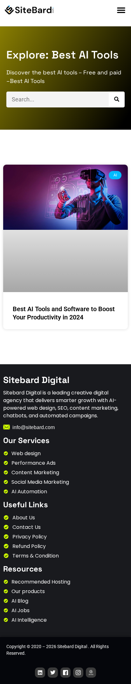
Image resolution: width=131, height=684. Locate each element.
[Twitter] (53, 672)
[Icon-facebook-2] (65, 672)
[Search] (117, 99)
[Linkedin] (40, 672)
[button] (121, 10)
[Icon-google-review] (91, 672)
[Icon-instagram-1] (78, 672)
